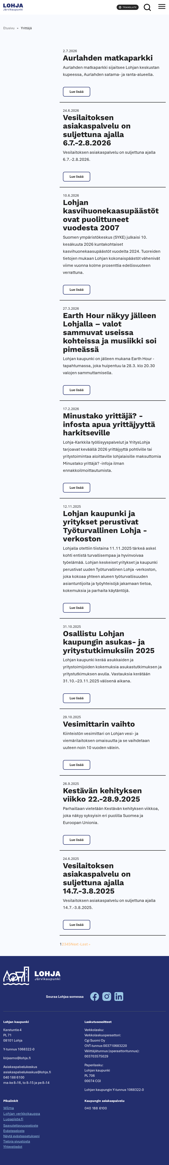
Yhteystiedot (12, 1147)
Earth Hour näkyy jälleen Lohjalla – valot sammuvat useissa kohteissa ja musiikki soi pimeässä (109, 332)
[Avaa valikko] (161, 7)
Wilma (8, 1108)
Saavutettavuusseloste (20, 1125)
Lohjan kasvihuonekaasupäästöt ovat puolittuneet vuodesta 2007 (111, 215)
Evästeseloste (13, 1131)
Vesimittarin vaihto (99, 724)
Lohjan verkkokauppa (21, 1114)
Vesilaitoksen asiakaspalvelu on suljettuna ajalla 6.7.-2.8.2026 (97, 130)
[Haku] (147, 7)
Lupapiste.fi (13, 1119)
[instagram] (106, 1000)
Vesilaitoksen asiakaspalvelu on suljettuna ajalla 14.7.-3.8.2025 (97, 878)
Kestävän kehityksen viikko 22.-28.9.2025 (102, 795)
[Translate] (128, 7)
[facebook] (94, 1000)
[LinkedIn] (118, 1000)
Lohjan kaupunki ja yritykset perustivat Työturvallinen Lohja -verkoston (105, 526)
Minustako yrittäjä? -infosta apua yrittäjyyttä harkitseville (109, 424)
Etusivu (9, 28)
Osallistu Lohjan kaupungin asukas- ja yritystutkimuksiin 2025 (110, 642)
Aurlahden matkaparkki (108, 57)
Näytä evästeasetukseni (21, 1136)
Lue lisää (77, 92)
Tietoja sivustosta (16, 1141)
